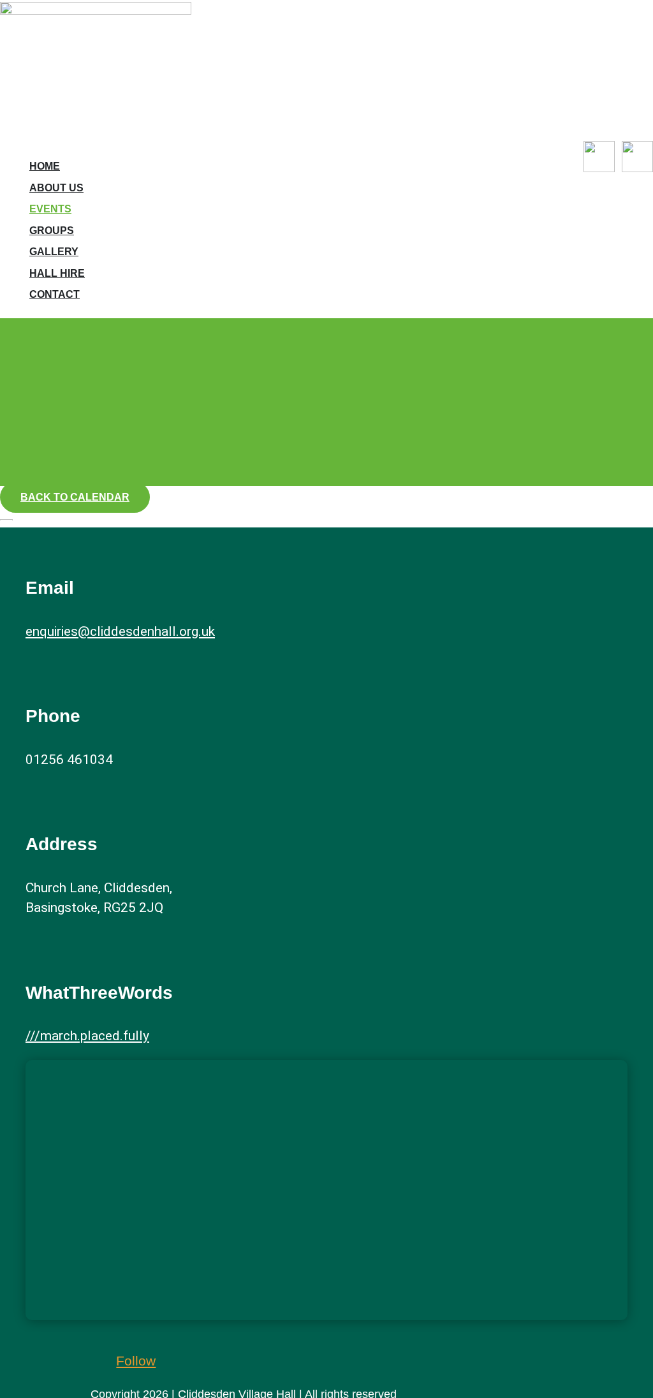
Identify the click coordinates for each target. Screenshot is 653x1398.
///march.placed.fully (87, 1035)
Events (50, 208)
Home (44, 166)
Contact (54, 294)
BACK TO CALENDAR (74, 497)
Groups (51, 230)
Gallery (53, 251)
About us (56, 187)
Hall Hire (57, 273)
